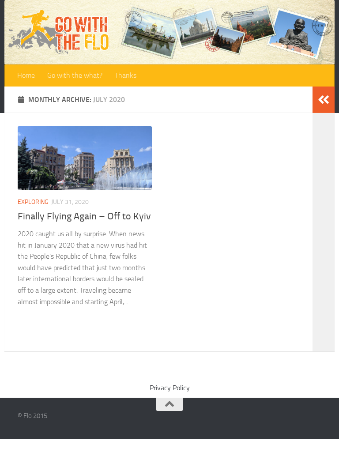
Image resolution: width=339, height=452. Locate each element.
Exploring (33, 202)
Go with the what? (74, 75)
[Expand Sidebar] (324, 100)
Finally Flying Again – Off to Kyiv (84, 216)
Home (26, 75)
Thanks (125, 75)
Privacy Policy (170, 388)
